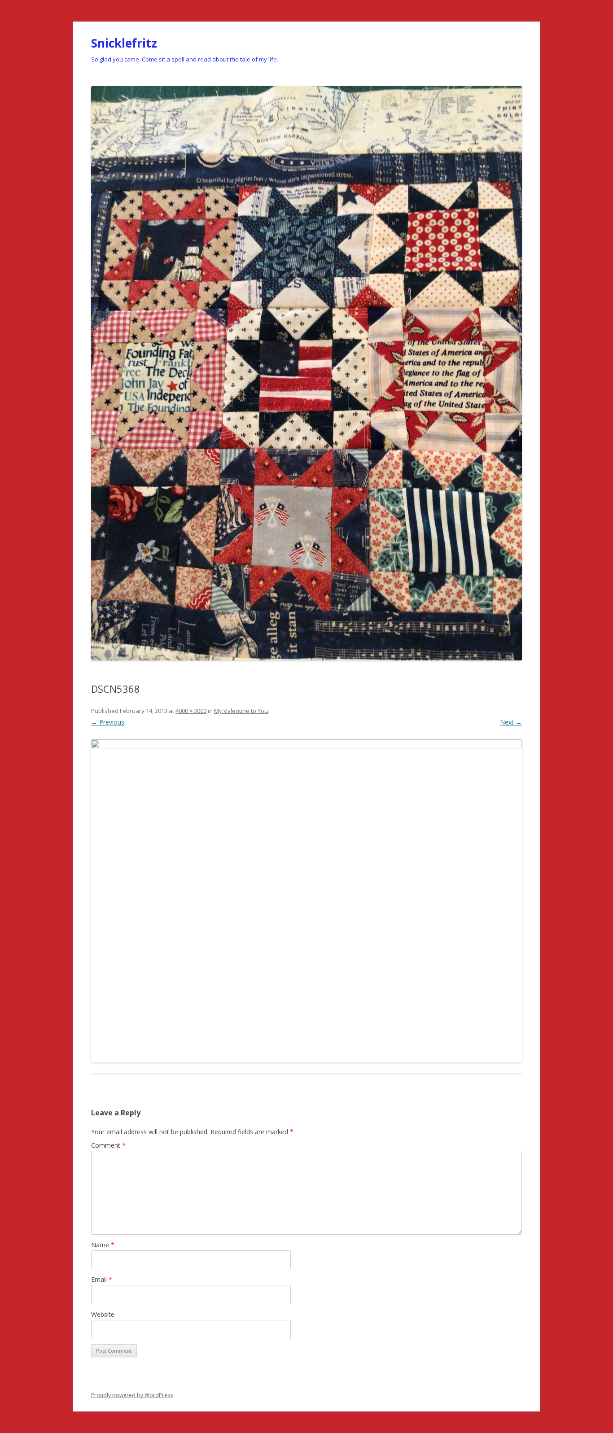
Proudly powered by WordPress (132, 1395)
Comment (108, 1145)
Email (101, 1279)
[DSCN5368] (306, 900)
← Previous (107, 722)
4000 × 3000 (190, 711)
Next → (511, 722)
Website (102, 1314)
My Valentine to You (241, 711)
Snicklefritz (124, 43)
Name (102, 1245)
